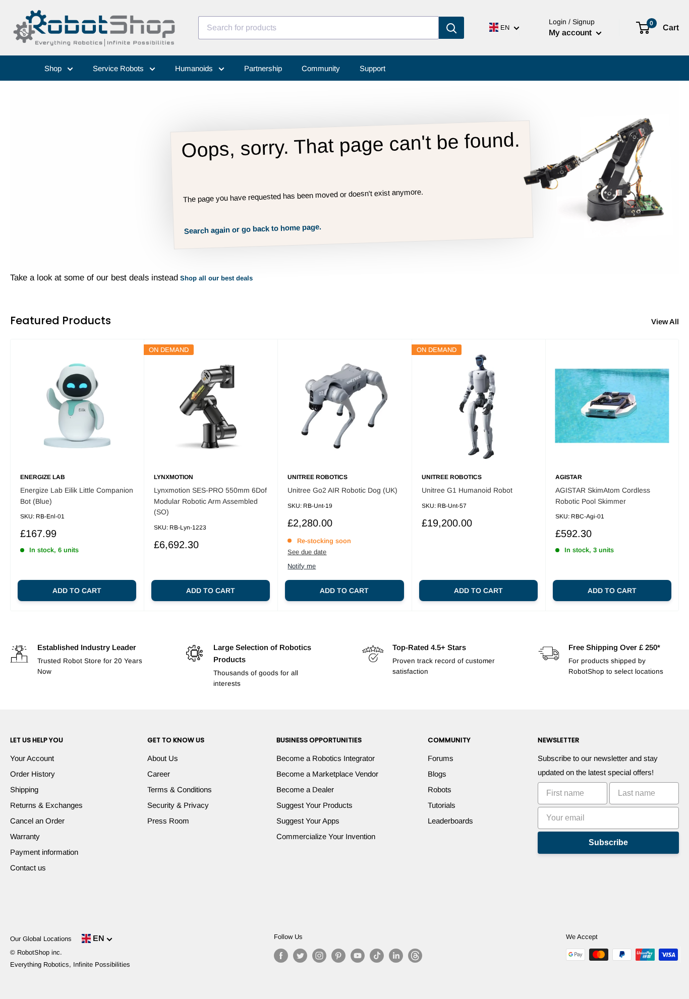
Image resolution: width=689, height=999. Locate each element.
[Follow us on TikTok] (377, 956)
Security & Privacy (178, 805)
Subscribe (608, 842)
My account (571, 32)
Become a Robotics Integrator (325, 758)
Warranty (25, 836)
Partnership (263, 68)
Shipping (24, 789)
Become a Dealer (305, 789)
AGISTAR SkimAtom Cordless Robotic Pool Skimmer (602, 495)
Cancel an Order (37, 820)
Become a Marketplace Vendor (327, 774)
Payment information (44, 852)
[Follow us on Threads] (415, 956)
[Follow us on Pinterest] (338, 956)
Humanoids (195, 68)
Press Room (168, 820)
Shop (54, 68)
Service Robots (119, 68)
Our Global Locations (41, 939)
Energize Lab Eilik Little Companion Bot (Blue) (76, 495)
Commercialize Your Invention (325, 836)
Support (372, 68)
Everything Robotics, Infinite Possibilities (70, 964)
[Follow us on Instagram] (319, 956)
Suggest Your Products (314, 805)
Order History (32, 774)
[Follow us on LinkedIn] (396, 956)
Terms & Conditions (179, 789)
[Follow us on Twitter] (300, 956)
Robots (439, 789)
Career (158, 774)
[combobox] (318, 27)
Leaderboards (450, 820)
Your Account (32, 758)
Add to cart (76, 590)
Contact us (28, 867)
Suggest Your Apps (307, 820)
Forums (440, 758)
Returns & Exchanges (46, 805)
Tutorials (441, 805)
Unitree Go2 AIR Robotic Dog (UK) (342, 490)
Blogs (437, 774)
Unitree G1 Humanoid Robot (467, 490)
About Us (162, 758)
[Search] (451, 28)
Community (321, 68)
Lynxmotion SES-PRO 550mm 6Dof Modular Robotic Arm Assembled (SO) (210, 501)
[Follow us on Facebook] (281, 956)
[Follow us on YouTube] (358, 956)
